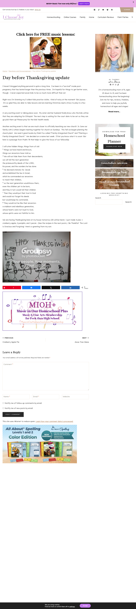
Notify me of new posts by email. (19, 408)
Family (82, 17)
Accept (85, 606)
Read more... (114, 111)
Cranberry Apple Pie (11, 340)
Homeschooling (53, 17)
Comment (8, 364)
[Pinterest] (111, 9)
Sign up (38, 10)
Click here (24, 34)
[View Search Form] (132, 17)
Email (36, 396)
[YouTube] (103, 9)
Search (98, 198)
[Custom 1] (116, 9)
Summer (127, 9)
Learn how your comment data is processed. (54, 421)
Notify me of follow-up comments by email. (23, 403)
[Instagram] (94, 9)
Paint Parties (123, 17)
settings (72, 607)
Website (66, 396)
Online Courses (70, 17)
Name (7, 396)
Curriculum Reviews (106, 17)
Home (91, 17)
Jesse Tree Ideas (81, 340)
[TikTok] (98, 9)
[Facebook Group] (107, 9)
